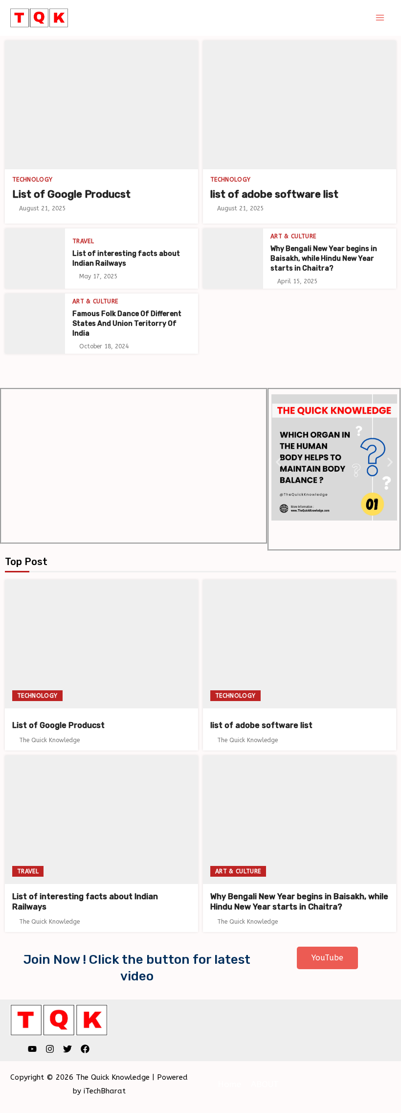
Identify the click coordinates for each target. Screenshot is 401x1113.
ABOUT (265, 1084)
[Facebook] (85, 1049)
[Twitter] (67, 1049)
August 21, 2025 (42, 208)
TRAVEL (83, 241)
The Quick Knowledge (49, 740)
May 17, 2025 (98, 276)
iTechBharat (105, 1091)
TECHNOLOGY (32, 179)
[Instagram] (49, 1049)
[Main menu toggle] (380, 18)
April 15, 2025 (297, 281)
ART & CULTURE (293, 236)
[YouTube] (32, 1049)
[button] (278, 462)
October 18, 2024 (104, 346)
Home (229, 1084)
